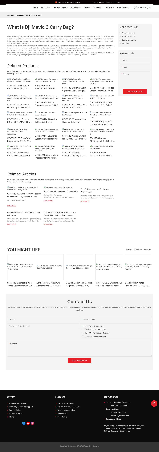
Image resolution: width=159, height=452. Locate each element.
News (10, 417)
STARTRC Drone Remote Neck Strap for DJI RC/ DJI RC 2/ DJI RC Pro (19, 106)
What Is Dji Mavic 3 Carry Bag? (29, 15)
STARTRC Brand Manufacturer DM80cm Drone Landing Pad (45, 87)
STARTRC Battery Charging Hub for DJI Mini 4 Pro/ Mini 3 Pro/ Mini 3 (102, 140)
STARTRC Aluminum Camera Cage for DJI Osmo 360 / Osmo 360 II (79, 284)
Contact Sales (14, 410)
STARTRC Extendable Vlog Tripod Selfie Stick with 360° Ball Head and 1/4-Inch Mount (20, 284)
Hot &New (129, 250)
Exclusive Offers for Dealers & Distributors (106, 2)
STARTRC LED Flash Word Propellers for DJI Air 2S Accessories (19, 140)
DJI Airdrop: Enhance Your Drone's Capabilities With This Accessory (60, 213)
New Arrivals (63, 413)
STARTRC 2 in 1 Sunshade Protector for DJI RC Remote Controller (74, 106)
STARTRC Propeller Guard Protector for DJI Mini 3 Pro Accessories (46, 156)
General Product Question (95, 336)
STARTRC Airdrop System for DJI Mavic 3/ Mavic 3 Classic (74, 137)
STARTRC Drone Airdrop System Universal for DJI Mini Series (46, 137)
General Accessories (66, 410)
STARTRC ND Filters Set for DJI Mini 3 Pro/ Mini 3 (18, 154)
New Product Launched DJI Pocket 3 (61, 192)
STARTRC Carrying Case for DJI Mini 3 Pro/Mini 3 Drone (101, 104)
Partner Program (15, 413)
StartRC (10, 15)
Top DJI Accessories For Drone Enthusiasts (95, 190)
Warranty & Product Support (21, 407)
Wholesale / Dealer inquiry (95, 329)
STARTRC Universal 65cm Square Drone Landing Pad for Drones (74, 89)
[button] (128, 7)
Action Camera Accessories (69, 407)
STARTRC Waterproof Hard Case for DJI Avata (74, 120)
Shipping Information (16, 403)
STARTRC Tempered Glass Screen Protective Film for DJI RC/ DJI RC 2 (102, 89)
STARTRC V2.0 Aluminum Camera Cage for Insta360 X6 (49, 284)
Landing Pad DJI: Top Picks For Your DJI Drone (23, 213)
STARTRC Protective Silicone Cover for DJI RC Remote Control (46, 104)
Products (147, 250)
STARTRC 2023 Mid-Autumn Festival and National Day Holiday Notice (24, 195)
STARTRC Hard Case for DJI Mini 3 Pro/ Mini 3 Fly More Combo (18, 120)
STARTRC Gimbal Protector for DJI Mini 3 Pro (101, 154)
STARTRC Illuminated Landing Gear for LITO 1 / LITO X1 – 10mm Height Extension (136, 284)
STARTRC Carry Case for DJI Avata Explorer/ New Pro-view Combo (101, 123)
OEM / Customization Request (97, 333)
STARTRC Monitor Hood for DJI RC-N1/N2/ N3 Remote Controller (18, 87)
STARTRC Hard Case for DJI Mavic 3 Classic (46, 120)
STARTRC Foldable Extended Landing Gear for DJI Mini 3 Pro (74, 154)
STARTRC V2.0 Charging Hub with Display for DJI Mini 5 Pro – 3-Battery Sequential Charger (109, 284)
